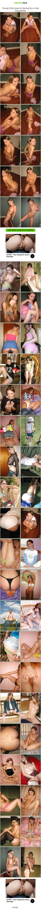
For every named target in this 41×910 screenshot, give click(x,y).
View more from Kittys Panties (20, 230)
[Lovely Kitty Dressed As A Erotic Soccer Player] (10, 369)
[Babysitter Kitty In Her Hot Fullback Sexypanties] (30, 738)
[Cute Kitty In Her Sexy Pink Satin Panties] (30, 800)
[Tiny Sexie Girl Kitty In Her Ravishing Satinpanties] (30, 862)
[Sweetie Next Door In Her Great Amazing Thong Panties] (10, 276)
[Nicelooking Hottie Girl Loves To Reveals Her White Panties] (30, 769)
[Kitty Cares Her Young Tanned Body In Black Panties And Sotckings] (10, 400)
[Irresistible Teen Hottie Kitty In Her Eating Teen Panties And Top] (30, 307)
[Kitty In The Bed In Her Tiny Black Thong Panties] (10, 769)
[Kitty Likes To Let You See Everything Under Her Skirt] (10, 646)
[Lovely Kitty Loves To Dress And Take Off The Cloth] (10, 831)
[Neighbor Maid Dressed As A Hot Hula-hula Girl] (30, 584)
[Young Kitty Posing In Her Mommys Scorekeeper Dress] (10, 523)
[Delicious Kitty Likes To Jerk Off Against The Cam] (30, 708)
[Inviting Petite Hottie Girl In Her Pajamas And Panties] (30, 554)
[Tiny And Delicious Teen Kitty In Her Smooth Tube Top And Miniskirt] (10, 338)
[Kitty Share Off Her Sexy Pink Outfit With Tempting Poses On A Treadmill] (30, 338)
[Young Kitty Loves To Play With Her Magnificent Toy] (10, 430)
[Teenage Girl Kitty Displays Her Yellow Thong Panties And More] (10, 738)
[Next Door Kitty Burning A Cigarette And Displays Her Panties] (10, 492)
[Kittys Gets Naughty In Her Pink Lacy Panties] (30, 461)
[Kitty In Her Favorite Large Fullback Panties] (30, 400)
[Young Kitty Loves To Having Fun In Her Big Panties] (30, 523)
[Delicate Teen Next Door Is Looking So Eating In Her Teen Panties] (30, 677)
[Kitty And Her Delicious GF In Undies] (30, 615)
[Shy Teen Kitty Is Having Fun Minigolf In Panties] (10, 862)
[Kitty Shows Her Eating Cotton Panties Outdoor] (10, 708)
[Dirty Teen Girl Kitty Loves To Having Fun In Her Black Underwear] (30, 646)
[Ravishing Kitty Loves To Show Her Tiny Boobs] (30, 430)
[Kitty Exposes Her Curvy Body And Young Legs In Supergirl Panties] (30, 831)
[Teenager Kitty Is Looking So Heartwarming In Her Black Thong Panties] (10, 584)
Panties (20, 3)
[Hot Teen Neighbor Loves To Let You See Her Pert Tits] (10, 307)
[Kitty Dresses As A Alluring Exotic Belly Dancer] (10, 677)
